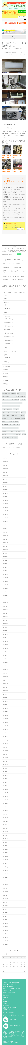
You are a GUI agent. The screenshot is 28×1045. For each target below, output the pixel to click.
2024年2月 (5, 560)
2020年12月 (6, 694)
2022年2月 (5, 645)
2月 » (25, 971)
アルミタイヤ (14, 396)
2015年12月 (6, 905)
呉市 (21, 48)
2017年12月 (6, 821)
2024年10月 (6, 532)
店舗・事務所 (5, 428)
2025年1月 (5, 521)
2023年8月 (5, 581)
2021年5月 (5, 676)
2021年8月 (5, 666)
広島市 (5, 316)
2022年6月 (5, 630)
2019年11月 (5, 740)
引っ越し (10, 428)
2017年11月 (5, 824)
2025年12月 (6, 482)
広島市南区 (7, 326)
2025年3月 (5, 514)
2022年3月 (5, 641)
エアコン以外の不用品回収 (9, 1007)
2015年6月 (5, 927)
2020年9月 (5, 704)
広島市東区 (7, 340)
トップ (4, 994)
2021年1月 (5, 690)
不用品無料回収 (5, 418)
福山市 (5, 362)
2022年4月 (5, 637)
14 (3, 964)
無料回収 (24, 434)
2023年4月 (5, 595)
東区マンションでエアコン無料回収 (11, 264)
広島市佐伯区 (8, 322)
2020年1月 (5, 733)
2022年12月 (6, 609)
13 (24, 962)
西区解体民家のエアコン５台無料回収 (12, 267)
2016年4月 (5, 891)
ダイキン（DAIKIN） (15, 406)
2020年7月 (5, 711)
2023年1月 (5, 606)
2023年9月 (5, 578)
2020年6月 (5, 715)
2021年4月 (5, 680)
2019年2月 (5, 771)
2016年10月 (6, 870)
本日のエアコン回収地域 (10, 351)
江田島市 (5, 380)
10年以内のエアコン (6, 396)
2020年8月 (5, 708)
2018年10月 (6, 786)
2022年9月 (5, 620)
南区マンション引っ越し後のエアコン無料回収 (14, 276)
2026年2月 (5, 475)
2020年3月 (5, 726)
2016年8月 (5, 877)
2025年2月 (5, 518)
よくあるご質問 (7, 1003)
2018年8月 (5, 793)
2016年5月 (5, 888)
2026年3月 (5, 472)
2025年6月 (5, 504)
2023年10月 (6, 574)
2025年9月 (5, 493)
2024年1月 (5, 563)
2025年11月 (5, 486)
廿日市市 (6, 348)
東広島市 (6, 355)
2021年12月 (6, 652)
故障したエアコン (5, 431)
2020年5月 (5, 719)
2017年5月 (5, 845)
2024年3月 (5, 556)
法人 (10, 434)
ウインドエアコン (22, 396)
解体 (8, 437)
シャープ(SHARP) (6, 406)
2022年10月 (6, 616)
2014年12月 (6, 934)
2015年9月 (5, 916)
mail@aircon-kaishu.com (10, 11)
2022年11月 (5, 613)
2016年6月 (5, 884)
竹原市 (4, 384)
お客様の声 (6, 1001)
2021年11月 (5, 655)
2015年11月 (5, 909)
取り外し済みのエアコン (7, 421)
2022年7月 (5, 627)
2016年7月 (5, 881)
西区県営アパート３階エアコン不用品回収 (13, 279)
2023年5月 (5, 592)
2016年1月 (5, 902)
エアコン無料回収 (15, 399)
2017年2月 (5, 856)
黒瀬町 (6, 357)
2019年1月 (5, 775)
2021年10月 (6, 659)
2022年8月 (5, 623)
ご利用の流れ (6, 997)
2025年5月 (5, 507)
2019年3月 (5, 768)
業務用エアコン (5, 434)
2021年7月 (5, 669)
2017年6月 (5, 842)
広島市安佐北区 (9, 329)
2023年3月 (5, 599)
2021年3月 (5, 683)
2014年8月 (5, 944)
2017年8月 (5, 835)
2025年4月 (5, 511)
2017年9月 (5, 831)
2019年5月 (5, 761)
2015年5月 (5, 930)
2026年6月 (5, 461)
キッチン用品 (23, 399)
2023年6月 (5, 588)
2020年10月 (6, 701)
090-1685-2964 (15, 14)
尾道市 (5, 312)
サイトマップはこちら (8, 1012)
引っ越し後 (15, 428)
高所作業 (16, 437)
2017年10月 (6, 828)
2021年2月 (5, 687)
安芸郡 (5, 302)
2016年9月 (5, 874)
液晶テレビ (18, 434)
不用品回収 (10, 54)
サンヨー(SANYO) (18, 402)
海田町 (6, 308)
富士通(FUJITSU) (16, 54)
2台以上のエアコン (15, 52)
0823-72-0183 (10, 13)
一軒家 (3, 415)
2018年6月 (5, 800)
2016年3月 (5, 895)
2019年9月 (5, 747)
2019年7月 (5, 754)
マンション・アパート (15, 412)
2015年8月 (5, 919)
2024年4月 (5, 553)
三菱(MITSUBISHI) (10, 415)
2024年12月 (6, 525)
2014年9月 (5, 941)
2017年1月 (5, 860)
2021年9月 (5, 662)
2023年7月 (5, 585)
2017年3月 (5, 852)
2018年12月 (6, 778)
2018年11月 (5, 782)
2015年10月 (6, 912)
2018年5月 (5, 803)
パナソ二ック (16, 409)
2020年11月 (5, 697)
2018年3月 (5, 810)
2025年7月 (5, 500)
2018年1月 (5, 817)
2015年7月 (5, 923)
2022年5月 (5, 634)
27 (24, 966)
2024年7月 (5, 542)
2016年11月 (5, 867)
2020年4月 (5, 722)
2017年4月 (5, 849)
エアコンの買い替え (6, 399)
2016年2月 (5, 898)
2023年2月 (5, 602)
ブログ (4, 1010)
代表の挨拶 (6, 995)
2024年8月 (5, 539)
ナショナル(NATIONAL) (7, 409)
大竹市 (4, 373)
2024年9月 (5, 535)
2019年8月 (5, 750)
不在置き (16, 415)
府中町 (6, 305)
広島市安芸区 (8, 336)
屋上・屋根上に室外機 (15, 424)
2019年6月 (5, 757)
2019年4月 (5, 764)
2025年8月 (5, 496)
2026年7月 (5, 458)
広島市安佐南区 (9, 333)
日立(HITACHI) (13, 431)
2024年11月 (5, 528)
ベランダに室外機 (5, 412)
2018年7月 (5, 796)
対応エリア (6, 999)
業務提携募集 (6, 1009)
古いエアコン (16, 421)
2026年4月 (5, 468)
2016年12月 (6, 863)
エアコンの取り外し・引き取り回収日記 (12, 292)
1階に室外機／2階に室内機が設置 (9, 393)
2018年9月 (5, 789)
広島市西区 (7, 343)
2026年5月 (5, 465)
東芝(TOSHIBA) (21, 431)
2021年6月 (5, 673)
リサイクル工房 (6, 48)
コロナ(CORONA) (5, 402)
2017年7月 (5, 838)
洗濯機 (14, 434)
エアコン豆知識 (6, 366)
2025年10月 (6, 489)
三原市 (5, 295)
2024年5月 (5, 549)
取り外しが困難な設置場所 (19, 418)
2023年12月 (6, 567)
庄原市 (4, 376)
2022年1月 (5, 648)
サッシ (12, 402)
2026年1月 (5, 479)
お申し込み (6, 1005)
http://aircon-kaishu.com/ (8, 986)
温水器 (22, 54)
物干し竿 (4, 437)
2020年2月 (5, 729)
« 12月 (3, 971)
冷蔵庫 (11, 418)
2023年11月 (5, 570)
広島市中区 (7, 319)
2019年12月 (6, 736)
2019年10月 (6, 743)
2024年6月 (5, 546)
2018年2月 (5, 814)
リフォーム (23, 412)
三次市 (4, 369)
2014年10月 (6, 937)
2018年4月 (5, 807)
